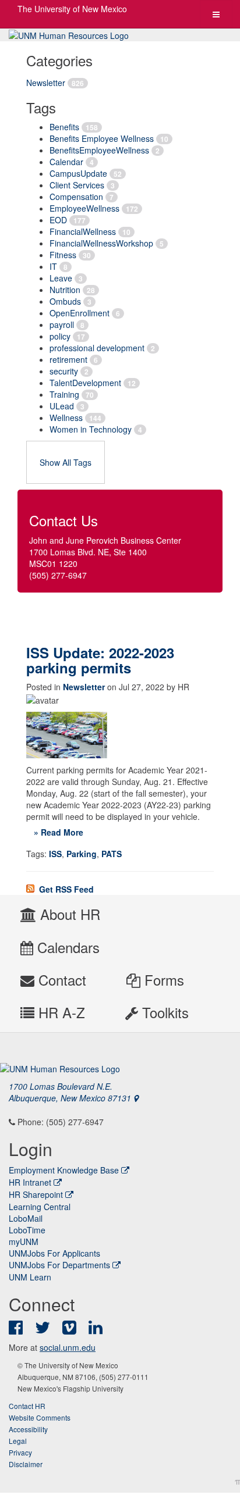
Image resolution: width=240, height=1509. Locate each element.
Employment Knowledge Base (64, 1170)
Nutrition (65, 289)
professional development (97, 348)
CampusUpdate (78, 173)
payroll (62, 324)
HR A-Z (59, 1012)
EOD (58, 220)
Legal (18, 1441)
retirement (68, 359)
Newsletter (45, 82)
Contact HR (27, 1406)
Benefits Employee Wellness (102, 138)
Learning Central (39, 1206)
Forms (162, 979)
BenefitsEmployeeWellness (99, 150)
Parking (81, 853)
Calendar (66, 161)
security (64, 371)
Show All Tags (65, 462)
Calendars (66, 947)
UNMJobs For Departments (59, 1265)
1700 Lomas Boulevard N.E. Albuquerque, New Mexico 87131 (71, 1092)
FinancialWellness (83, 231)
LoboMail (26, 1218)
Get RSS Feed (65, 889)
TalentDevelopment (85, 382)
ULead (62, 406)
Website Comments (39, 1417)
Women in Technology (91, 429)
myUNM (23, 1241)
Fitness (63, 255)
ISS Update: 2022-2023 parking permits (100, 660)
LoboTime (27, 1230)
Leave (61, 278)
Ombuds (65, 301)
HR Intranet (30, 1182)
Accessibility (28, 1429)
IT (53, 266)
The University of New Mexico (72, 9)
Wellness (66, 417)
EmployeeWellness (84, 208)
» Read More (58, 832)
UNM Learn (30, 1277)
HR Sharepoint (36, 1194)
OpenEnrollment (80, 313)
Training (64, 394)
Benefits (64, 127)
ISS (55, 853)
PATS (111, 853)
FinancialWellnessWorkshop (101, 243)
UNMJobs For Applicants (54, 1253)
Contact (60, 979)
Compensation (76, 196)
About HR (68, 914)
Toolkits (163, 1012)
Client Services (77, 185)
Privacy (20, 1452)
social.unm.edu (68, 1347)
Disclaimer (26, 1464)
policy (60, 336)
